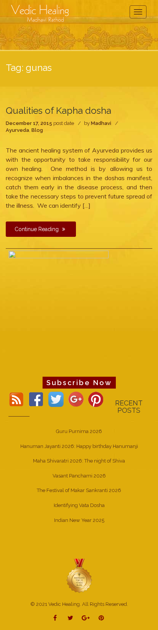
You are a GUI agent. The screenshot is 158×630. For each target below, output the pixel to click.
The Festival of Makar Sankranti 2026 (79, 490)
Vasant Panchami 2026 (79, 476)
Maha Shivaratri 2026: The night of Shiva (79, 461)
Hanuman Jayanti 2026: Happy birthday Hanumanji (79, 446)
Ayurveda (17, 130)
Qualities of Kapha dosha (58, 110)
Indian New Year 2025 (79, 520)
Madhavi (101, 123)
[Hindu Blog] (79, 576)
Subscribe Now (79, 383)
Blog (37, 130)
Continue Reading (37, 229)
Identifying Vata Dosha (79, 505)
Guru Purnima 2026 (79, 431)
